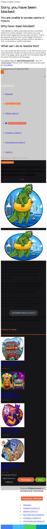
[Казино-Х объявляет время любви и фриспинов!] (12, 415)
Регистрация (26, 480)
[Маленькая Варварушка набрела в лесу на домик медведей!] (12, 450)
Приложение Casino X (15, 142)
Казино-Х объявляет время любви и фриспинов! (11, 431)
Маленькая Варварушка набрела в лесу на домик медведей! (11, 467)
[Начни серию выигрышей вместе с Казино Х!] (12, 349)
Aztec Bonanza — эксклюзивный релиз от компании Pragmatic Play (11, 395)
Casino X (8, 152)
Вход (40, 480)
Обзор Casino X (12, 113)
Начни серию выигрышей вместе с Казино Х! (11, 364)
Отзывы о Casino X (13, 133)
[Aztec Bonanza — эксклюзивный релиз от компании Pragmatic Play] (12, 381)
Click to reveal (6, 63)
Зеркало (9, 94)
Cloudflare (8, 65)
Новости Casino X (13, 104)
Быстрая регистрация (33, 515)
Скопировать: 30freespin (32, 498)
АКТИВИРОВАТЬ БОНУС (23, 313)
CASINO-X (6, 158)
